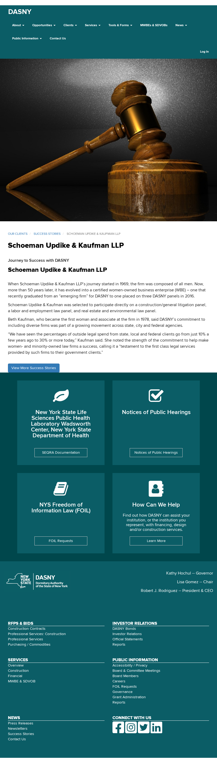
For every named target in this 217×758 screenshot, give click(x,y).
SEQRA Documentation (61, 452)
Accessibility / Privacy (129, 665)
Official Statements (127, 639)
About (17, 25)
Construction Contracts (27, 629)
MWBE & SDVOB (21, 681)
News (179, 25)
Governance (122, 692)
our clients (18, 234)
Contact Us (58, 38)
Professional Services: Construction (37, 634)
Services (91, 25)
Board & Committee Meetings (136, 671)
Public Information (25, 38)
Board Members (125, 676)
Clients (69, 25)
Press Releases (20, 723)
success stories (47, 234)
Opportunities (42, 25)
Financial (15, 676)
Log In (204, 51)
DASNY (19, 12)
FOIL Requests (61, 541)
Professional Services (25, 639)
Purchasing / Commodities (29, 644)
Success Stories (21, 734)
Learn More (156, 541)
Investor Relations (127, 634)
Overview (16, 665)
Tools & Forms (119, 25)
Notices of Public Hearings (156, 452)
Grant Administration (129, 697)
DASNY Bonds (124, 629)
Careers (118, 681)
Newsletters (18, 729)
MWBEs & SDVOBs (154, 25)
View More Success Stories (33, 368)
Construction (18, 671)
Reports (118, 644)
